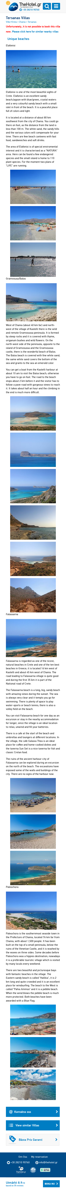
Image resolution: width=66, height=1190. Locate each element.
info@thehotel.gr (48, 1162)
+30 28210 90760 (31, 9)
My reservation (39, 1156)
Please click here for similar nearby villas (35, 31)
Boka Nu (50, 1183)
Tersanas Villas (18, 17)
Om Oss (22, 1156)
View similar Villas (27, 1125)
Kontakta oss (22, 1112)
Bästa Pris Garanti (30, 1140)
